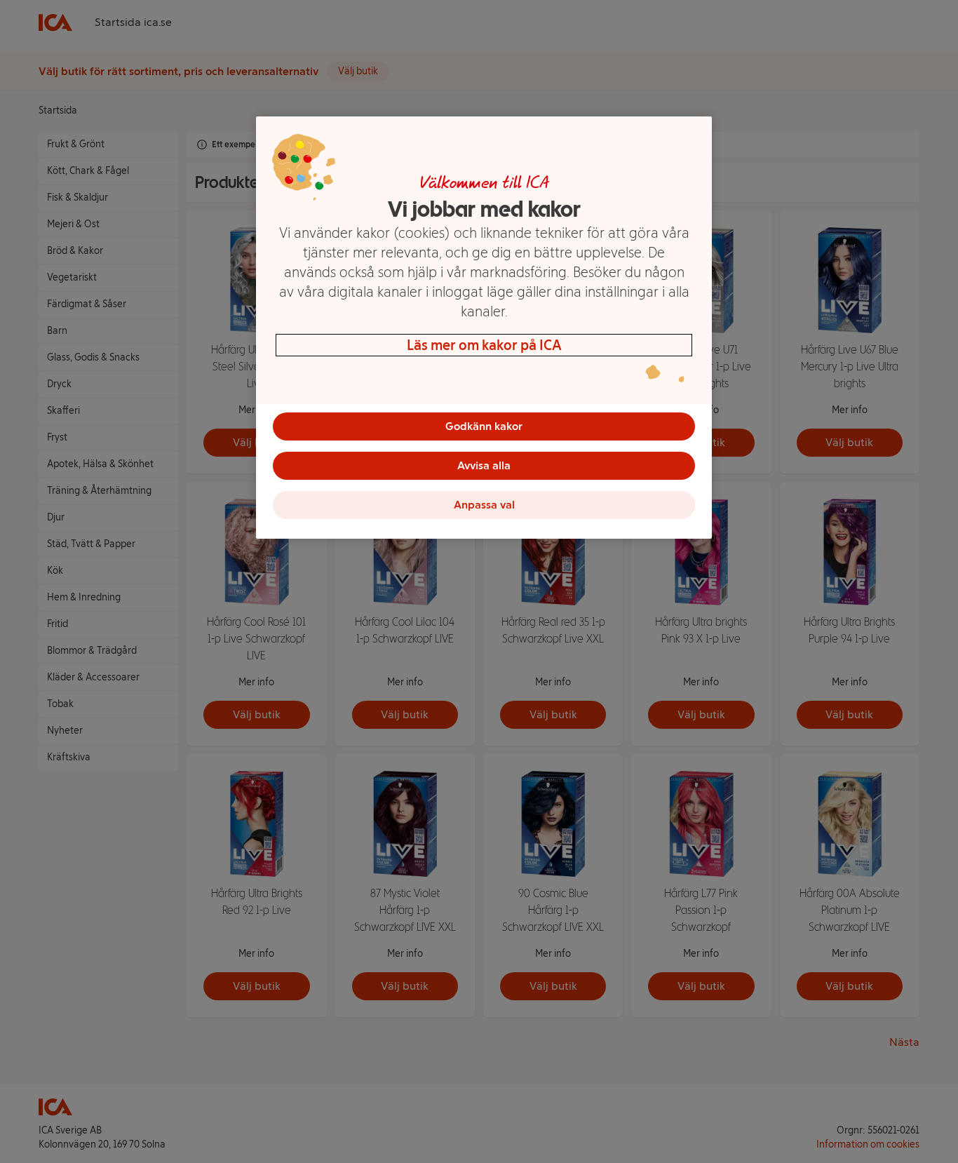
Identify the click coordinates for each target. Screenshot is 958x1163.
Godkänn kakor (483, 426)
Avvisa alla (484, 465)
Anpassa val (484, 504)
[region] (484, 327)
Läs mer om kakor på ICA (484, 345)
